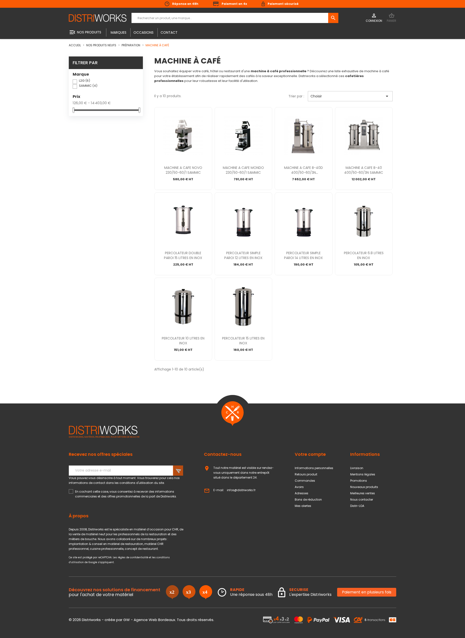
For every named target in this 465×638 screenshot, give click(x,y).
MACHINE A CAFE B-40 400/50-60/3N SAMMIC (363, 170)
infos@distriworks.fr (241, 490)
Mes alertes (303, 506)
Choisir (350, 96)
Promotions (358, 481)
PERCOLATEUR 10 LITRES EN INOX (183, 341)
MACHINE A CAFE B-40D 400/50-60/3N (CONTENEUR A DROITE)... (303, 172)
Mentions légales (362, 474)
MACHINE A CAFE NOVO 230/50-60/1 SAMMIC (183, 170)
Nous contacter (361, 499)
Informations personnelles (314, 468)
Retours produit (306, 474)
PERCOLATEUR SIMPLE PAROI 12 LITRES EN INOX (243, 255)
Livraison (356, 468)
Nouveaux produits (364, 487)
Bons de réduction (308, 499)
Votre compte (310, 454)
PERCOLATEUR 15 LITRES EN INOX (243, 341)
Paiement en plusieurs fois (366, 592)
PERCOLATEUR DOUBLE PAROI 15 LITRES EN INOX (183, 255)
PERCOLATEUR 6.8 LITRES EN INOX (364, 255)
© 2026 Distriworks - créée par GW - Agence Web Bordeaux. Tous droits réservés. (141, 619)
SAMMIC (88, 85)
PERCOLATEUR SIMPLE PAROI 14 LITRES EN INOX (303, 255)
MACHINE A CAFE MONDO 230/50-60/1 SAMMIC (243, 170)
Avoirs (299, 487)
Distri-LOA (357, 506)
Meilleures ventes (362, 493)
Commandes (305, 481)
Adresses (301, 493)
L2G (84, 80)
